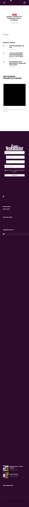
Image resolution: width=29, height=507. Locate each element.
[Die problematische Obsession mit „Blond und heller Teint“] (5, 63)
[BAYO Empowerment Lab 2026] (5, 47)
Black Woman (14, 474)
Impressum (6, 209)
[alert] (14, 96)
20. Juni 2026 (12, 58)
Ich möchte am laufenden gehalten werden (15, 171)
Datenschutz (7, 206)
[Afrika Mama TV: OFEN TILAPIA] (6, 468)
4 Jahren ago (14, 23)
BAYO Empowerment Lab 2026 (16, 46)
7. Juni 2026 (12, 66)
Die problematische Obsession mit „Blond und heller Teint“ (17, 63)
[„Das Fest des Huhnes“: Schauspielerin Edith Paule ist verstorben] (5, 54)
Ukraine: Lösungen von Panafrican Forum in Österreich (14, 18)
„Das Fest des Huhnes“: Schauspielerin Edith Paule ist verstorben (16, 54)
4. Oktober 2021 (14, 470)
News (14, 14)
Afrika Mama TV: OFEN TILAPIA (16, 467)
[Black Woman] (6, 475)
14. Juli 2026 (12, 49)
